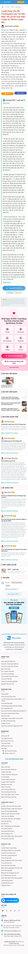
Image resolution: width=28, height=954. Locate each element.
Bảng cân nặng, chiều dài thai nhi (11, 808)
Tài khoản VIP (5, 736)
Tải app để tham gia (15, 288)
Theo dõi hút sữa (6, 863)
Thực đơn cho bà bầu (7, 674)
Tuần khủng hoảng (7, 880)
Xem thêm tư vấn (13, 594)
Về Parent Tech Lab (7, 746)
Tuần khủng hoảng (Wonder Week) (11, 706)
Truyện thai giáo (6, 772)
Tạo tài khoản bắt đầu (15, 356)
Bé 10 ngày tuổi (7, 517)
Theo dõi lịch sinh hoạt (8, 696)
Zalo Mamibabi (11, 900)
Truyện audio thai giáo (8, 779)
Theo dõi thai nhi (6, 679)
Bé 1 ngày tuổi (7, 547)
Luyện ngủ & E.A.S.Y (7, 883)
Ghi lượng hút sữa (6, 708)
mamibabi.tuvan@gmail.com (12, 931)
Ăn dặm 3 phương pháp (8, 721)
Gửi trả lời (7, 282)
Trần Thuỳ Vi (9, 421)
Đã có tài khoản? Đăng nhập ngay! (15, 362)
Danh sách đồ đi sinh (7, 831)
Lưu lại (8, 93)
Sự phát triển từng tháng (8, 848)
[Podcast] (10, 910)
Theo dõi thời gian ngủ (8, 865)
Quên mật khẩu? (14, 367)
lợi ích (7, 585)
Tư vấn (7, 7)
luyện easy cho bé (16, 582)
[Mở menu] (26, 2)
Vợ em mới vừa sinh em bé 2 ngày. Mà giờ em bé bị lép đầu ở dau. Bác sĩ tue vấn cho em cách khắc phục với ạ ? (13, 554)
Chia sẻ (21, 93)
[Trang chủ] (2, 7)
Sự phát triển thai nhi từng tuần (11, 806)
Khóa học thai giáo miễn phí (9, 664)
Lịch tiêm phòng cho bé (8, 875)
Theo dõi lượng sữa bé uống (10, 713)
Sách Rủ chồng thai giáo (8, 797)
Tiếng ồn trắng (5, 885)
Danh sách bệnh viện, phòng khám (11, 836)
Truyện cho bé (5, 723)
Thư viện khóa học (7, 738)
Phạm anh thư (9, 492)
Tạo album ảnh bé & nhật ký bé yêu (11, 726)
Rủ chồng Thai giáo (11, 751)
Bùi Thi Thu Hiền (10, 515)
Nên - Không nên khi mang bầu (10, 826)
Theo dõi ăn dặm (6, 858)
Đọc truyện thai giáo (7, 671)
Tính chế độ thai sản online (9, 676)
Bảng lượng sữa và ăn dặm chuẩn (11, 860)
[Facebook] (6, 910)
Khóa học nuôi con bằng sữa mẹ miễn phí (13, 711)
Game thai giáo (6, 787)
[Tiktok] (14, 910)
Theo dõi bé (4, 694)
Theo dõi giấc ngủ (6, 703)
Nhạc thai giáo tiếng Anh (9, 769)
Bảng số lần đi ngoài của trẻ (10, 873)
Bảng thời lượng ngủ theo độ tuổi (11, 868)
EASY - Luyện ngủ (16, 7)
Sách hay (4, 748)
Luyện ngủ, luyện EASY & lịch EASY (12, 718)
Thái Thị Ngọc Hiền (10, 458)
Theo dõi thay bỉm (6, 870)
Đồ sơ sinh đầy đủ (6, 828)
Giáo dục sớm (5, 716)
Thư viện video (5, 743)
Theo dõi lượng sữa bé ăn (9, 855)
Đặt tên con (5, 823)
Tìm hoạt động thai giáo (8, 792)
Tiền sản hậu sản (6, 821)
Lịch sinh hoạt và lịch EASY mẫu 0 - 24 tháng (13, 700)
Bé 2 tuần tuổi (7, 493)
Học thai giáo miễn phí (8, 789)
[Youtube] (2, 910)
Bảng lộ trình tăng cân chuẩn (10, 813)
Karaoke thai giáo (6, 784)
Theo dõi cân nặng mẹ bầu (9, 681)
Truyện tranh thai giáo (8, 782)
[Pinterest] (18, 910)
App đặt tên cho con (7, 684)
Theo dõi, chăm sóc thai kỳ (9, 666)
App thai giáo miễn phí (8, 661)
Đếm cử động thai (6, 833)
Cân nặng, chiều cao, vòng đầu (11, 850)
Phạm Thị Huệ (9, 438)
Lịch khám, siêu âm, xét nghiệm (11, 818)
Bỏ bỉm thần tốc (10, 753)
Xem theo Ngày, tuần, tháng (10, 794)
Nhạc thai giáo (5, 669)
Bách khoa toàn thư (7, 741)
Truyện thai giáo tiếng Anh (9, 774)
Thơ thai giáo (5, 777)
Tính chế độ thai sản (7, 838)
